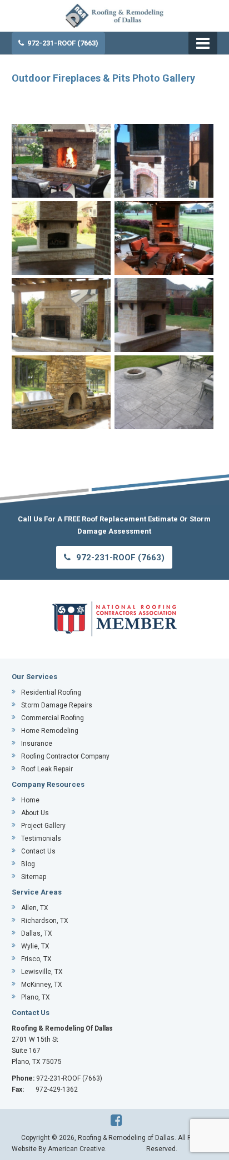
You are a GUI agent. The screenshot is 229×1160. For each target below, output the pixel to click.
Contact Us (38, 851)
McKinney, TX (41, 984)
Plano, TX (35, 997)
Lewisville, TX (42, 972)
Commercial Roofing (52, 718)
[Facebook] (116, 1120)
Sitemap (33, 877)
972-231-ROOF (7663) (62, 43)
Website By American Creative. (59, 1149)
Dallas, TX (36, 933)
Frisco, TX (36, 959)
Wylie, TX (35, 946)
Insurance (36, 743)
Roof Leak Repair (47, 769)
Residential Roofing (51, 692)
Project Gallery (43, 826)
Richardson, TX (44, 921)
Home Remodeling (49, 731)
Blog (28, 864)
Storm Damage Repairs (56, 705)
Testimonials (41, 838)
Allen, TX (34, 908)
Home (30, 800)
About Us (35, 813)
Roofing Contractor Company (65, 756)
